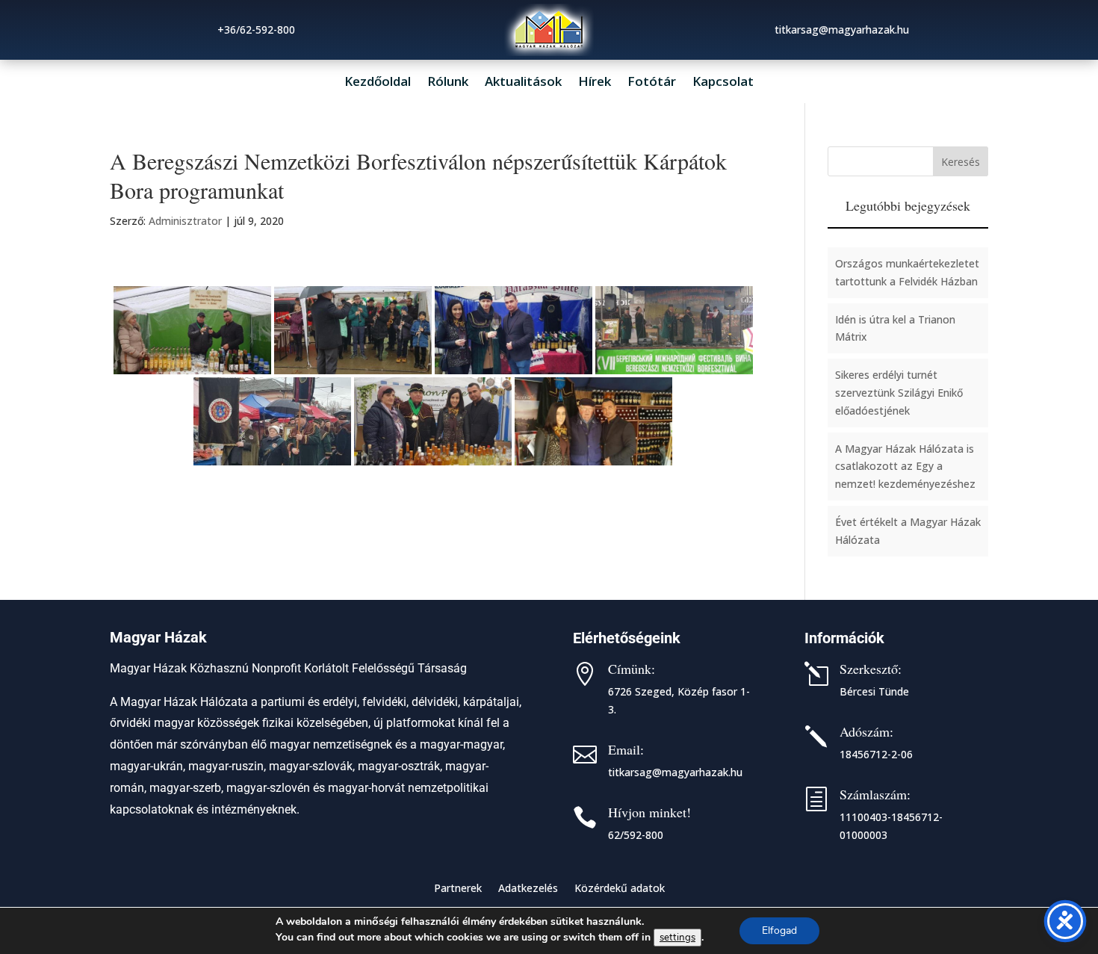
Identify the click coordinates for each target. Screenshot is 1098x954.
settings (677, 937)
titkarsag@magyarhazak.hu (675, 772)
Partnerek (458, 889)
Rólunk (447, 83)
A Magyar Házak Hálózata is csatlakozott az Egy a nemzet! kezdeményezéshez (905, 467)
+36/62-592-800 (256, 29)
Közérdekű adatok (619, 889)
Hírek (594, 83)
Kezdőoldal (377, 83)
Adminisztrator (185, 221)
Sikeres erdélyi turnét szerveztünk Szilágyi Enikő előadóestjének (899, 393)
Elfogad (779, 930)
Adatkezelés (528, 889)
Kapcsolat (723, 83)
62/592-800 (635, 835)
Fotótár (651, 83)
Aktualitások (523, 83)
